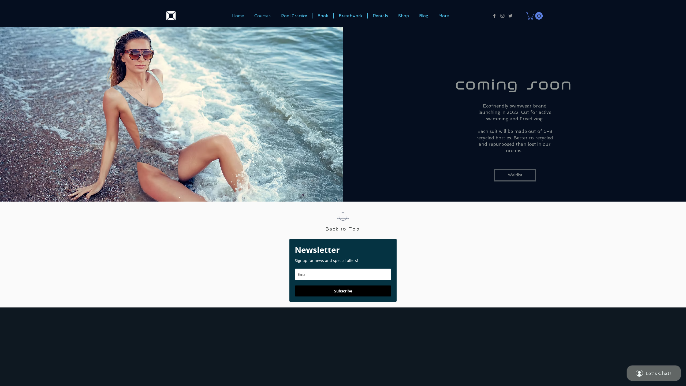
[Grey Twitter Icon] (510, 15)
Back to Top (342, 229)
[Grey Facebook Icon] (494, 15)
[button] (535, 16)
